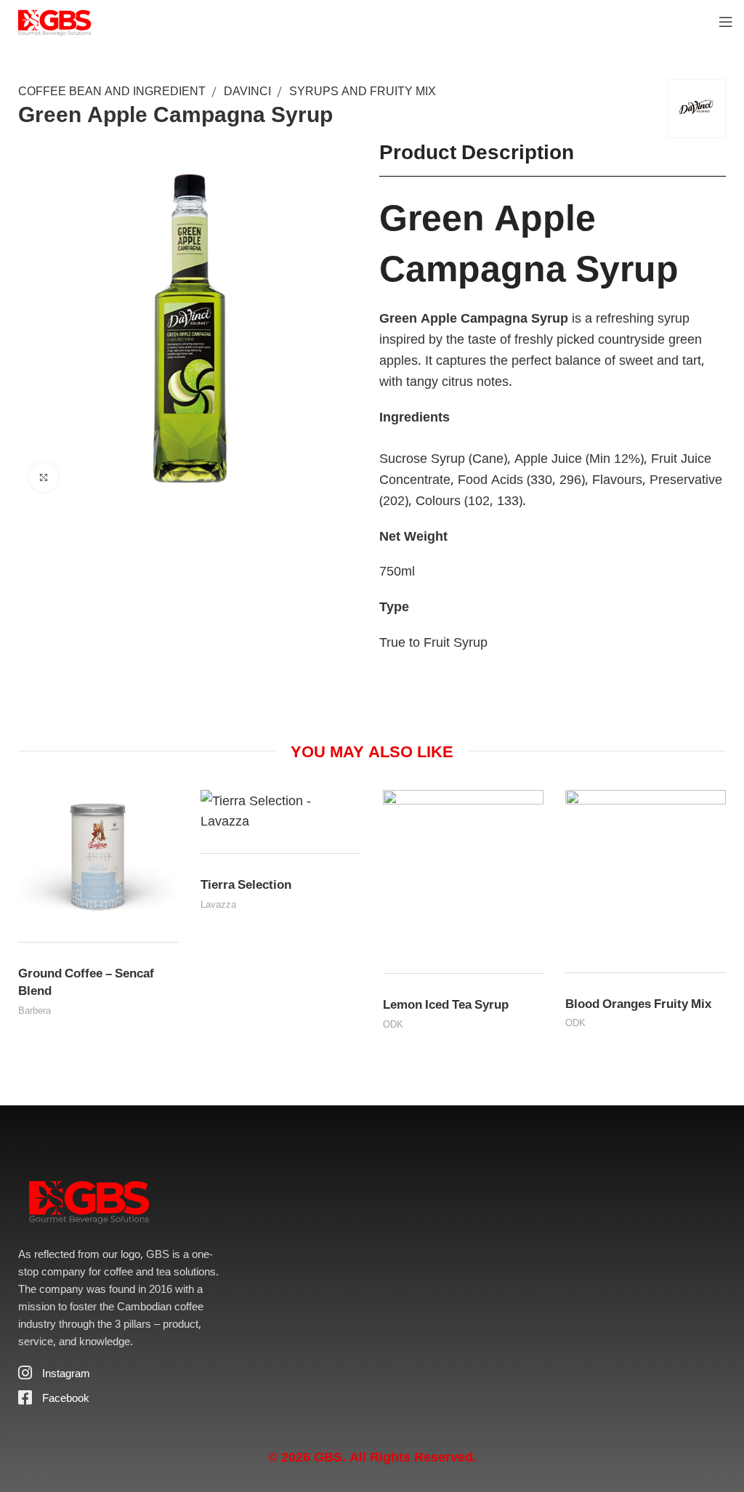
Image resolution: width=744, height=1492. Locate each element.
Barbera (34, 1010)
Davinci (247, 91)
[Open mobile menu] (725, 21)
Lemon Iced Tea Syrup (446, 1004)
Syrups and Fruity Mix (362, 91)
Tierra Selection (246, 884)
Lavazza (218, 904)
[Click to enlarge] (43, 477)
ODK (393, 1024)
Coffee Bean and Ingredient (112, 91)
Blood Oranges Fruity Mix (638, 1003)
